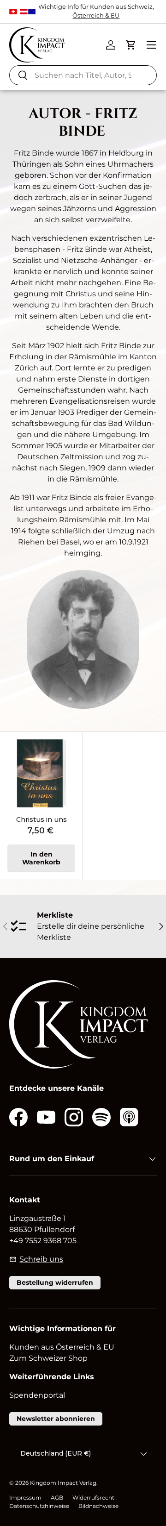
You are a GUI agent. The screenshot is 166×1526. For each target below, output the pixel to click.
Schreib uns (41, 1259)
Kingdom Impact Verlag (63, 1482)
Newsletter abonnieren (56, 1418)
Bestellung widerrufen (55, 1282)
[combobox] (83, 75)
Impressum (25, 1497)
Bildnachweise (98, 1505)
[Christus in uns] (41, 773)
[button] (131, 45)
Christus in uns (41, 819)
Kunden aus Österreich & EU (61, 1347)
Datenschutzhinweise (39, 1505)
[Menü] (151, 45)
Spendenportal (37, 1395)
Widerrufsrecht (93, 1497)
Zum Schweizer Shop (48, 1358)
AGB (57, 1497)
